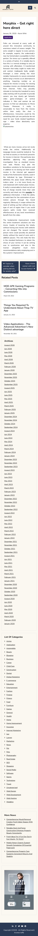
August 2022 (9, 513)
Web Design (11, 791)
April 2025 (8, 402)
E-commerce (11, 680)
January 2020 (9, 624)
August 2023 (9, 470)
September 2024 (11, 427)
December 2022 (10, 499)
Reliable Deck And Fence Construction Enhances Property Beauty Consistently (18, 830)
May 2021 (8, 566)
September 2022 (11, 509)
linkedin (13, 926)
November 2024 (10, 420)
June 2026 (8, 352)
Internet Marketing (13, 730)
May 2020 (8, 609)
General (9, 713)
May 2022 (8, 524)
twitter (19, 926)
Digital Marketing (13, 677)
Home (8, 720)
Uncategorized (11, 787)
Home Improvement (14, 723)
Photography (11, 755)
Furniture (10, 705)
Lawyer (9, 737)
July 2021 (8, 559)
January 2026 (9, 370)
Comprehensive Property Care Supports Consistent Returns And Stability (19, 854)
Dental (9, 673)
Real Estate (10, 759)
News (8, 745)
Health (9, 716)
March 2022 (9, 531)
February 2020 (10, 620)
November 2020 (10, 588)
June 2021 (8, 563)
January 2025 (9, 413)
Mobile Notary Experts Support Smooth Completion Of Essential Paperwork (18, 845)
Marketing (10, 741)
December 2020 (10, 584)
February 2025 (10, 409)
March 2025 (9, 406)
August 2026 (9, 345)
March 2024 (9, 449)
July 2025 (8, 392)
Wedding (9, 802)
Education (10, 684)
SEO (8, 762)
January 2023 (9, 495)
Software (9, 773)
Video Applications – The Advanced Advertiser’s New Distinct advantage (18, 326)
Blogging (9, 655)
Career (9, 663)
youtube (22, 926)
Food (8, 702)
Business (9, 659)
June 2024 (8, 438)
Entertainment (11, 688)
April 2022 (8, 527)
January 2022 (9, 538)
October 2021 (9, 549)
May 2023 (8, 481)
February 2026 (10, 367)
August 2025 (9, 388)
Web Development (13, 795)
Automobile (11, 648)
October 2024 (9, 424)
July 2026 (8, 349)
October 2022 (9, 506)
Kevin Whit (22, 33)
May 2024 (8, 441)
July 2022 (8, 516)
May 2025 (8, 399)
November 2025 (10, 377)
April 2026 (8, 359)
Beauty (9, 652)
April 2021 (8, 570)
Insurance (10, 727)
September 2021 (11, 552)
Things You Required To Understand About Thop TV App (18, 308)
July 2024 (8, 434)
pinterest (25, 926)
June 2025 (8, 395)
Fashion (9, 691)
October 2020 (9, 591)
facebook (16, 926)
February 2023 (10, 491)
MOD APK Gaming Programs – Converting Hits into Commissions (19, 289)
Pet (7, 748)
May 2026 (8, 356)
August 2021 (9, 556)
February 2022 (10, 534)
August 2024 (9, 431)
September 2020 (11, 595)
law (7, 734)
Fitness (9, 698)
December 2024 (10, 416)
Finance (9, 695)
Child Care (10, 666)
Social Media (11, 770)
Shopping (10, 766)
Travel (8, 784)
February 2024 (10, 452)
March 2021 (9, 574)
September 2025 (11, 384)
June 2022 (8, 520)
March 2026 (9, 363)
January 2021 (9, 581)
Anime (9, 641)
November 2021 (10, 545)
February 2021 (10, 577)
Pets (8, 752)
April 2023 (8, 484)
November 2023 (10, 463)
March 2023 (9, 488)
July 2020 (8, 602)
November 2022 (10, 502)
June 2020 (8, 606)
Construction (11, 670)
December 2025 (10, 374)
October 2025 (9, 381)
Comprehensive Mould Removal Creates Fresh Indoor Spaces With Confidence (19, 822)
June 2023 (8, 477)
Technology (10, 780)
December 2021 (10, 541)
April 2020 (8, 613)
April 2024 (8, 445)
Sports (9, 777)
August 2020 (9, 599)
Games (9, 709)
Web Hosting (11, 798)
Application (8, 37)
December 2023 (10, 459)
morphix (29, 192)
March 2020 (9, 616)
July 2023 (8, 474)
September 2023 (11, 466)
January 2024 (9, 456)
